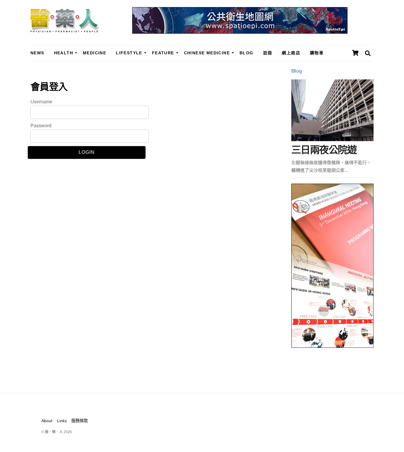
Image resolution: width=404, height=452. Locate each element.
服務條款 (79, 420)
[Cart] (355, 53)
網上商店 (291, 52)
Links (62, 420)
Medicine (94, 52)
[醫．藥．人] (64, 29)
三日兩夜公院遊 (323, 149)
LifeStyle (129, 52)
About (46, 420)
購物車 (317, 52)
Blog (246, 52)
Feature (163, 52)
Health (63, 52)
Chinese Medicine (207, 52)
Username (41, 101)
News (37, 52)
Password (40, 125)
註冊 (267, 52)
